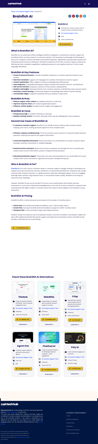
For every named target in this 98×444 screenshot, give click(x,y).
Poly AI (75, 347)
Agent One (23, 345)
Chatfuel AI (49, 346)
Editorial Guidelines (12, 412)
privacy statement (22, 437)
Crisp (75, 296)
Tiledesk (23, 296)
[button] (89, 4)
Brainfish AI (22, 16)
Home (13, 11)
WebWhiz (49, 296)
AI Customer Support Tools (25, 11)
